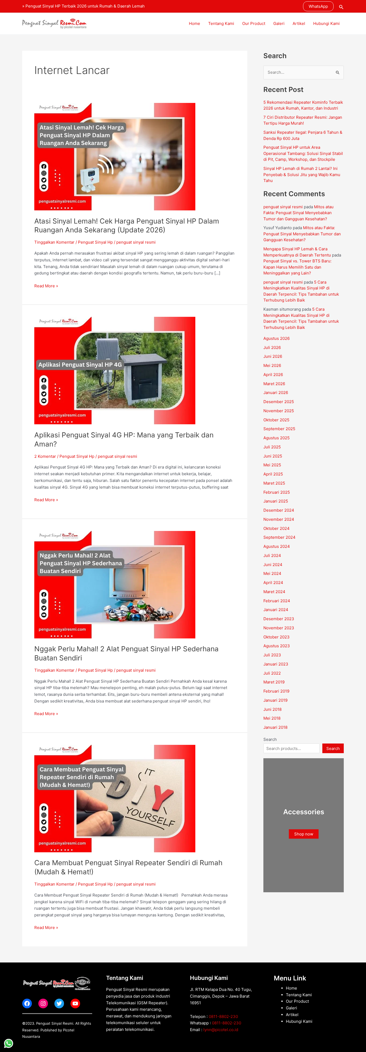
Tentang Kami (221, 23)
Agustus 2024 (276, 546)
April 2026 (273, 374)
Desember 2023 (278, 618)
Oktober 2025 (276, 419)
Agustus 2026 (276, 338)
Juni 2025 (272, 456)
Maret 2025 (274, 483)
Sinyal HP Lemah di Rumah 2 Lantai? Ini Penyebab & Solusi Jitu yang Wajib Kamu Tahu (301, 174)
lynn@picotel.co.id (220, 1029)
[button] (318, 6)
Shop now (303, 834)
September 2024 (279, 537)
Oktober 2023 (276, 637)
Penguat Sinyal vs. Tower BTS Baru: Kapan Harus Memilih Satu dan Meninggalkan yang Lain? (297, 267)
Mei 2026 (272, 365)
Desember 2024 (278, 510)
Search (270, 739)
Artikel (299, 23)
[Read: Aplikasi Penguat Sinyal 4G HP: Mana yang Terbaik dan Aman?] (114, 370)
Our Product (253, 23)
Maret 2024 (274, 591)
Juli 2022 (272, 673)
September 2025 (279, 428)
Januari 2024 (275, 609)
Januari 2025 (275, 501)
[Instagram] (43, 1003)
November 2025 (278, 410)
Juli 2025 (272, 446)
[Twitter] (59, 1003)
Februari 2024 (276, 600)
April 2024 (273, 582)
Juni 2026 (272, 356)
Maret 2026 (274, 383)
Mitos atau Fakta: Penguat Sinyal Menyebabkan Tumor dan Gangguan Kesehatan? (298, 212)
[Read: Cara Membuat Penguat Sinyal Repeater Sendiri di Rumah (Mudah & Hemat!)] (114, 798)
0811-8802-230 (223, 1016)
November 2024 (278, 519)
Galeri (279, 23)
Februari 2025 (276, 492)
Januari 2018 (275, 727)
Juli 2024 (272, 555)
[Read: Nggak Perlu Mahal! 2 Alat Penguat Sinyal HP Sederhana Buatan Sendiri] (114, 584)
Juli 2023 (272, 654)
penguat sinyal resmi (283, 206)
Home (194, 23)
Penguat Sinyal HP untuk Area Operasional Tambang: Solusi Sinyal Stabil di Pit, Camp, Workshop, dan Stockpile (303, 153)
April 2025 (273, 474)
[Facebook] (27, 1003)
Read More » (46, 285)
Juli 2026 (272, 347)
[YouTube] (75, 1003)
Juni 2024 (272, 564)
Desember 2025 (278, 401)
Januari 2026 (275, 392)
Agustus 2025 (276, 437)
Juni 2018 (272, 709)
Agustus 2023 (276, 645)
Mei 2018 (272, 718)
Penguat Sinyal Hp (95, 242)
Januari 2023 (275, 664)
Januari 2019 (275, 700)
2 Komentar (45, 456)
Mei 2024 (272, 573)
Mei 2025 (272, 464)
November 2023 (278, 627)
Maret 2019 (274, 682)
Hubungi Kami (326, 23)
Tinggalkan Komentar (54, 242)
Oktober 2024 (276, 528)
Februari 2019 (276, 691)
